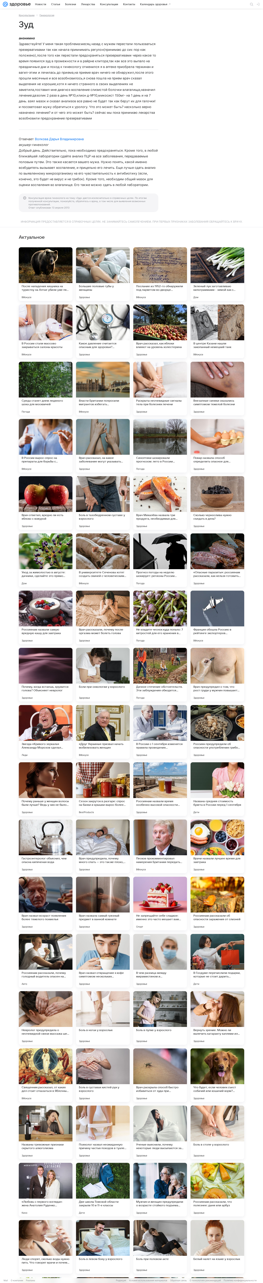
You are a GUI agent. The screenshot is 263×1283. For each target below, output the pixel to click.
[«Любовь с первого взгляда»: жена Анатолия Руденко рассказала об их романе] (45, 1189)
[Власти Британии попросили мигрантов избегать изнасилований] (103, 388)
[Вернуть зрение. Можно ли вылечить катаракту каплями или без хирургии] (217, 1018)
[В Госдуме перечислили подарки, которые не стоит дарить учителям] (217, 961)
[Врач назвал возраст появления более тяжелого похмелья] (45, 903)
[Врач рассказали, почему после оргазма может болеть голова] (103, 617)
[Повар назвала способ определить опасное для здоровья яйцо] (217, 446)
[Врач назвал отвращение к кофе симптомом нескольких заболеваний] (103, 961)
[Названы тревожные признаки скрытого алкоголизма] (45, 1132)
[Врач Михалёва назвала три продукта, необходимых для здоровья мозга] (160, 503)
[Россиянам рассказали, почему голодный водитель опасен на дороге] (45, 961)
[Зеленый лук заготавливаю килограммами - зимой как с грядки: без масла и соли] (217, 274)
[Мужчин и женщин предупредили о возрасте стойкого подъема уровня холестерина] (160, 1189)
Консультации (27, 15)
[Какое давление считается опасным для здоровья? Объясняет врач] (103, 331)
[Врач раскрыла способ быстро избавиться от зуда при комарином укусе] (160, 1075)
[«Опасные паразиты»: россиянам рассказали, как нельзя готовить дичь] (217, 560)
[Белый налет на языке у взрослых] (217, 1247)
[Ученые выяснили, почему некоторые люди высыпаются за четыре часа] (160, 1132)
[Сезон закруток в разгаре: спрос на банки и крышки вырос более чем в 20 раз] (103, 789)
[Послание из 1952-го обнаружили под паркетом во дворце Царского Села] (160, 274)
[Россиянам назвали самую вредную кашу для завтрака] (45, 617)
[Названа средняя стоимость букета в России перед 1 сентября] (217, 789)
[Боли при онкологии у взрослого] (103, 674)
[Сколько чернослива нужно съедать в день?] (217, 503)
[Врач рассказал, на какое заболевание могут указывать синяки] (103, 446)
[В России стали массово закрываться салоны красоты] (45, 331)
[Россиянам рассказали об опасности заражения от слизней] (217, 903)
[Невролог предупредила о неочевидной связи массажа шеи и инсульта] (45, 1018)
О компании (17, 1280)
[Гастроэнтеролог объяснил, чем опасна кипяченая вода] (45, 846)
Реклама (30, 1280)
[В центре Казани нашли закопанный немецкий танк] (217, 331)
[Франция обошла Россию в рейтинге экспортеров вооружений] (217, 617)
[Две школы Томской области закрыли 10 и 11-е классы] (103, 1189)
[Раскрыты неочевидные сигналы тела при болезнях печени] (160, 388)
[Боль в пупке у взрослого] (160, 1018)
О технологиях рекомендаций (205, 1280)
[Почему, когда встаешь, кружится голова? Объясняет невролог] (45, 674)
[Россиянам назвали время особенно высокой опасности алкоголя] (160, 789)
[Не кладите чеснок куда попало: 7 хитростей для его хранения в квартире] (160, 617)
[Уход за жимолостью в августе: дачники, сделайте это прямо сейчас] (45, 560)
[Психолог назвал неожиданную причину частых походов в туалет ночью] (103, 1132)
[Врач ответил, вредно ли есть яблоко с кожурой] (45, 503)
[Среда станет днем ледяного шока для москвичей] (45, 388)
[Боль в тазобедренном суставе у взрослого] (103, 503)
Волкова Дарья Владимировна (59, 139)
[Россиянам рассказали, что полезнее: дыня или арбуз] (217, 1189)
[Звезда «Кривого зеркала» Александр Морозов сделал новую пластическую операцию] (45, 732)
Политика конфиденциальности (240, 1280)
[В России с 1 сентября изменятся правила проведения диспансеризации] (160, 732)
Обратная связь (178, 1280)
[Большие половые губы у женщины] (103, 274)
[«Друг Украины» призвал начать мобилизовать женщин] (103, 732)
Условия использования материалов (148, 1280)
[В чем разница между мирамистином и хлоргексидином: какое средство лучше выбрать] (160, 961)
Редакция (121, 1280)
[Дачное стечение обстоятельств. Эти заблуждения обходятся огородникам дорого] (160, 674)
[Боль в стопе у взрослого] (217, 1132)
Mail (6, 1280)
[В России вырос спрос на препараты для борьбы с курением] (45, 446)
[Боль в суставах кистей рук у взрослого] (103, 1075)
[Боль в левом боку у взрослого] (103, 1247)
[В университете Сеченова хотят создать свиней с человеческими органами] (103, 560)
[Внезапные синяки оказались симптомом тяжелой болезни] (217, 388)
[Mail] (5, 4)
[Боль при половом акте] (160, 1247)
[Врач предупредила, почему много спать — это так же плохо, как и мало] (103, 846)
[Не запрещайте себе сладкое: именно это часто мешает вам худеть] (160, 903)
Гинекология (47, 15)
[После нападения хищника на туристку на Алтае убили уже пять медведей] (45, 274)
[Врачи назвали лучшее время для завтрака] (217, 846)
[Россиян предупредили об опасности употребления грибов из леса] (217, 732)
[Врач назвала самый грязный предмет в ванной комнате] (103, 903)
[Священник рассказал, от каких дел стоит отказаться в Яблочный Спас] (45, 1075)
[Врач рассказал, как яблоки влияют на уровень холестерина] (160, 331)
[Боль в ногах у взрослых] (103, 1018)
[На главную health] (19, 4)
